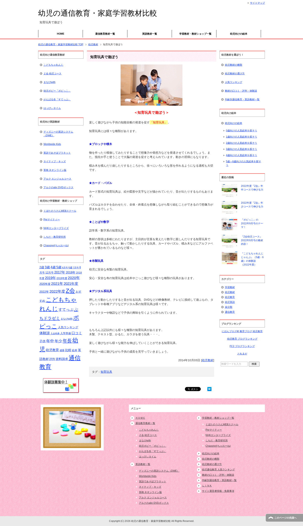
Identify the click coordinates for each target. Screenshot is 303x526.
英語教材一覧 (149, 33)
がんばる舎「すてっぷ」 (57, 99)
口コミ (77, 333)
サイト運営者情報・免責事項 (218, 491)
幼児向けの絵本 (238, 33)
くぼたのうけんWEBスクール (59, 210)
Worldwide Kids (52, 144)
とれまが (242, 353)
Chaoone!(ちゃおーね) (56, 245)
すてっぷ (66, 309)
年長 (67, 340)
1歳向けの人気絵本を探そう (241, 136)
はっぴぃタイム (52, 108)
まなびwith (49, 82)
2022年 (44, 291)
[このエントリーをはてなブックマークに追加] (209, 388)
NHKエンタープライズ (56, 228)
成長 (62, 350)
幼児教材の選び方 (235, 73)
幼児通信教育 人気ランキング (218, 469)
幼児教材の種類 (233, 64)
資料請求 (62, 359)
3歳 (47, 267)
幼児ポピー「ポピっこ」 (57, 90)
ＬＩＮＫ (207, 485)
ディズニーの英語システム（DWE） (58, 133)
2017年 (59, 272)
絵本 (74, 350)
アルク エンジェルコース (57, 178)
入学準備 (65, 333)
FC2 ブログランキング (242, 346)
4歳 (53, 267)
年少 (58, 341)
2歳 (41, 267)
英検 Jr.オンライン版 (54, 170)
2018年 (70, 272)
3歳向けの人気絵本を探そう (241, 149)
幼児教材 (207, 360)
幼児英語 (230, 302)
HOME (60, 33)
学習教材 (230, 287)
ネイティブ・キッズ (54, 161)
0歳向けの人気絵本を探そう (241, 130)
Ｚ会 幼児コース (52, 73)
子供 (42, 341)
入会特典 (55, 333)
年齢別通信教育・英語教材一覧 (242, 99)
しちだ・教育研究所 (54, 236)
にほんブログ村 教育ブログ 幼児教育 (242, 331)
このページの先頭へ (285, 517)
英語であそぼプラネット (57, 152)
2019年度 (61, 278)
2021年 (57, 284)
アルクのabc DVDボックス (58, 187)
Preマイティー (51, 219)
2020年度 (44, 283)
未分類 (228, 307)
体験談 (44, 333)
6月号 (65, 267)
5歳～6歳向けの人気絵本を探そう (243, 163)
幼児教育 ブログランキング (242, 338)
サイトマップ (257, 2)
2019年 (50, 278)
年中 (50, 341)
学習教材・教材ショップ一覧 (195, 33)
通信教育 (230, 312)
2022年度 (57, 291)
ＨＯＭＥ (140, 417)
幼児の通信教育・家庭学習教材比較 (97, 13)
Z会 (70, 290)
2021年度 (71, 284)
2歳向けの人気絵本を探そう (241, 142)
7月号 (76, 267)
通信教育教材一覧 (105, 33)
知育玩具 (106, 371)
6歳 (70, 267)
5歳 (58, 267)
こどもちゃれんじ (53, 64)
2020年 (74, 278)
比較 (68, 350)
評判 (52, 359)
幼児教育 (52, 350)
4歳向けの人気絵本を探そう (241, 155)
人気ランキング (68, 327)
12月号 (49, 272)
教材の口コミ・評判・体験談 (241, 90)
